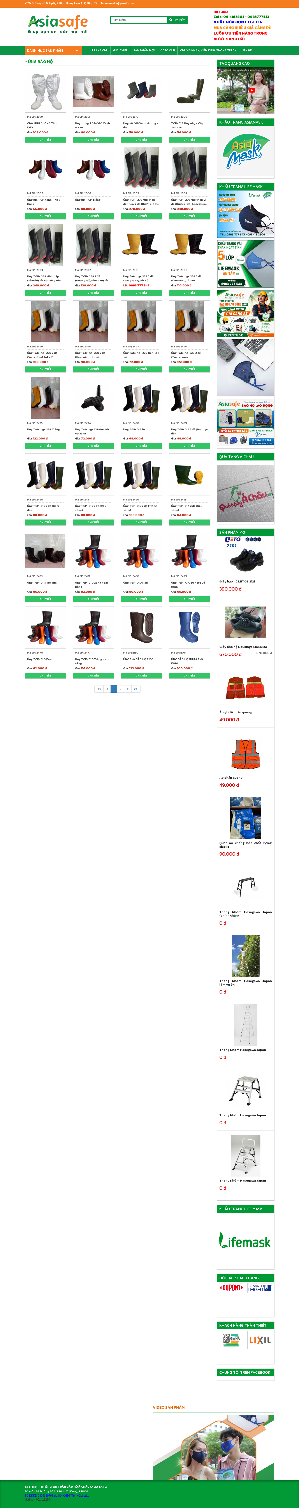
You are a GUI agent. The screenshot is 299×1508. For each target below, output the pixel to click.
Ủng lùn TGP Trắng (87, 200)
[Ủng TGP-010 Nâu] (141, 550)
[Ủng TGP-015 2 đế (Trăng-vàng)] (141, 474)
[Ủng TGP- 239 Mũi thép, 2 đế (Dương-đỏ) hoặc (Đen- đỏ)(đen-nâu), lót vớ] (189, 168)
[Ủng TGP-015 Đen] (141, 397)
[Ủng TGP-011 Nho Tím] (45, 550)
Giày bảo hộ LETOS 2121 (237, 581)
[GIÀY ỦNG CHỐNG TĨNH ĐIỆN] (45, 91)
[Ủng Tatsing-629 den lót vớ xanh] (93, 397)
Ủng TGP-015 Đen (135, 429)
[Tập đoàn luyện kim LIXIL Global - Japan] (231, 1340)
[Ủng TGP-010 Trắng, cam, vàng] (93, 627)
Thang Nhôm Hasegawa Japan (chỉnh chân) (245, 913)
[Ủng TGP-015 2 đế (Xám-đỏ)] (45, 474)
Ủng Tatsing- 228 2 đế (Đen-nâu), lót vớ (90, 355)
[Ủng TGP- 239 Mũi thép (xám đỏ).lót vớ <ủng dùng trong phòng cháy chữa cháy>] (45, 244)
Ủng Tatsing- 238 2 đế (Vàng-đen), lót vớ (138, 278)
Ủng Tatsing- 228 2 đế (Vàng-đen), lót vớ (42, 355)
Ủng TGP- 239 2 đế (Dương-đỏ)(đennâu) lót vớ (91, 280)
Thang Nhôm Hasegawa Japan (242, 1049)
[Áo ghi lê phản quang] (245, 687)
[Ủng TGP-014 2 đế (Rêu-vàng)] (189, 474)
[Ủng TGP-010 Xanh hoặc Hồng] (93, 550)
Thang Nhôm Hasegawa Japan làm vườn (245, 982)
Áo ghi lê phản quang (235, 712)
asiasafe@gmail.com (119, 3)
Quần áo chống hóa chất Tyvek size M (245, 844)
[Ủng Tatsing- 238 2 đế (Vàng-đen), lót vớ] (141, 244)
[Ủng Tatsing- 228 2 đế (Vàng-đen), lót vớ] (45, 321)
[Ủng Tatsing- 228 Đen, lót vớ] (141, 321)
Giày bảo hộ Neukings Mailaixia (243, 646)
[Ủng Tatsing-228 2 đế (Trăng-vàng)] (189, 321)
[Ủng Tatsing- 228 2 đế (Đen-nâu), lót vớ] (93, 321)
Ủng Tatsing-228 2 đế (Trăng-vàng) (186, 355)
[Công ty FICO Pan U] (260, 1340)
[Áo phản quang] (245, 752)
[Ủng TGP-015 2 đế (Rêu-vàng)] (93, 474)
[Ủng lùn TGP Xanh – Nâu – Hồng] (45, 168)
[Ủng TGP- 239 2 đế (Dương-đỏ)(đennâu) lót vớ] (93, 244)
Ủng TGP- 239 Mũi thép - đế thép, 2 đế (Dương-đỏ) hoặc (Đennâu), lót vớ (140, 204)
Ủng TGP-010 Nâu (135, 583)
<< (99, 689)
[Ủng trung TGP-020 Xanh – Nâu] (93, 91)
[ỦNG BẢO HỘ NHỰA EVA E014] (189, 627)
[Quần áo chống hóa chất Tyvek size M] (245, 818)
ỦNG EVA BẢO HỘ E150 (138, 659)
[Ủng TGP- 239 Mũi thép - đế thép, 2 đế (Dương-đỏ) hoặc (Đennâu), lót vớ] (141, 168)
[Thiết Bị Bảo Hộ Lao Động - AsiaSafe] (57, 23)
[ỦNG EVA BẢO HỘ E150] (141, 627)
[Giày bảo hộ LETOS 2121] (245, 556)
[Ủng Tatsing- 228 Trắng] (45, 397)
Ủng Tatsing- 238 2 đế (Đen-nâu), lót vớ (186, 278)
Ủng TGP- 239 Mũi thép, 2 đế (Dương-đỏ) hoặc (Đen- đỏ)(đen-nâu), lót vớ (189, 204)
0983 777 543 (139, 285)
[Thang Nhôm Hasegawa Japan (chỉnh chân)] (245, 887)
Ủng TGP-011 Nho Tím (41, 583)
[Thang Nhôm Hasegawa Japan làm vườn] (245, 956)
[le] (231, 1288)
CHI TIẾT (45, 140)
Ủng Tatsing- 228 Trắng (43, 429)
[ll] (260, 1288)
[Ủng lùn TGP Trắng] (93, 168)
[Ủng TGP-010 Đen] (45, 627)
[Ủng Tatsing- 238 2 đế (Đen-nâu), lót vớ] (189, 244)
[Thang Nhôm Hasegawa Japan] (245, 1025)
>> (136, 689)
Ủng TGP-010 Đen (39, 659)
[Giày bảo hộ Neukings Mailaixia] (245, 622)
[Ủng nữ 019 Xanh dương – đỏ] (141, 91)
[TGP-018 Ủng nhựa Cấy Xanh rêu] (189, 91)
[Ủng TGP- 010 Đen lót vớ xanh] (189, 550)
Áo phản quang (231, 777)
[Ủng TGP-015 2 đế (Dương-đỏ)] (189, 397)
